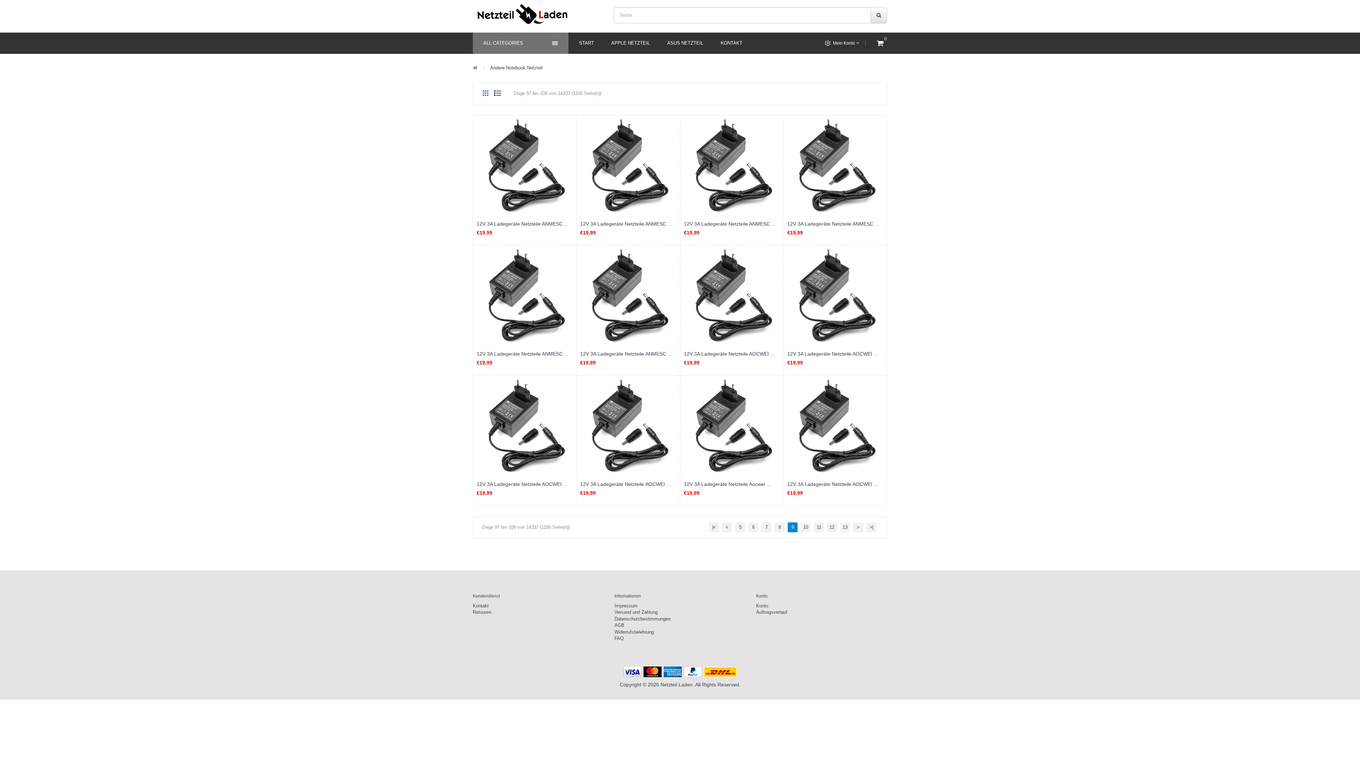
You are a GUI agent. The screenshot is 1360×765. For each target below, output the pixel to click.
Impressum (626, 605)
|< (714, 527)
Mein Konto (844, 43)
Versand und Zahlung (636, 612)
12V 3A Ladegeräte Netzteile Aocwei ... (727, 484)
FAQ (619, 638)
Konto (762, 605)
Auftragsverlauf (771, 612)
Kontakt (481, 605)
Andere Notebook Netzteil (516, 67)
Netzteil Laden (677, 684)
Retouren (482, 612)
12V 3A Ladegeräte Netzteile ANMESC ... (522, 224)
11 (819, 527)
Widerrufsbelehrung (634, 632)
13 (845, 527)
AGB (619, 625)
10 (805, 527)
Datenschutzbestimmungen (642, 619)
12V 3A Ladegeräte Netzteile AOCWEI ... (729, 354)
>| (871, 527)
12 (831, 527)
